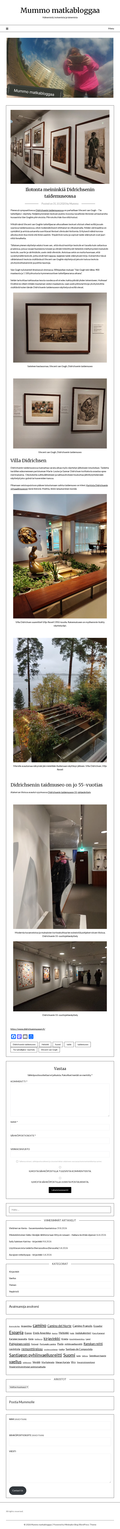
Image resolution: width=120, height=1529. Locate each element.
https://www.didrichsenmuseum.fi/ (28, 1029)
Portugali (34, 1344)
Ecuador (98, 1326)
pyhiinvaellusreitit (73, 1344)
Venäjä (36, 1362)
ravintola (14, 1349)
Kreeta (64, 1338)
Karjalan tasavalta (18, 1339)
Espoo (28, 1333)
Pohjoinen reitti (19, 1343)
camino (39, 1325)
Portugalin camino (48, 1344)
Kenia (31, 1339)
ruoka (62, 1349)
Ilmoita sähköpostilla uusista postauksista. (60, 1181)
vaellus (15, 1361)
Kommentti (19, 1081)
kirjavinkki (52, 1338)
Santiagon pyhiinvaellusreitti (35, 1354)
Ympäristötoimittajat (86, 1362)
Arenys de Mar (14, 1326)
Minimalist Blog (71, 1524)
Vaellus (12, 1278)
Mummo (74, 203)
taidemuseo (83, 1044)
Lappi (88, 1339)
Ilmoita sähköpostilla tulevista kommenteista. (60, 1171)
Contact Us (17, 1490)
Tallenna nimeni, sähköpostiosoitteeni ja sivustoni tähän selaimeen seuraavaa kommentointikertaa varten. (60, 1161)
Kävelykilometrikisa (77, 1339)
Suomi (58, 1044)
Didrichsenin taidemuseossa (50, 210)
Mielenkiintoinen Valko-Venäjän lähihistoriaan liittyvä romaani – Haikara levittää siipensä (52, 1235)
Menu (111, 28)
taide (69, 1044)
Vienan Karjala (62, 1362)
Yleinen (12, 1285)
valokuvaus (27, 1362)
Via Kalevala (47, 1362)
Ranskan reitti (93, 1343)
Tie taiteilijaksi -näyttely (24, 1049)
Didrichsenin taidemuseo (24, 1044)
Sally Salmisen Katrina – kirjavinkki (25, 1241)
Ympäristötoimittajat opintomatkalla (27, 1366)
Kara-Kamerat (98, 1333)
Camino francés (82, 1326)
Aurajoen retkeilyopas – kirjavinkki (25, 1254)
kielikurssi (38, 1339)
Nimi (14, 1121)
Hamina (55, 1333)
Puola (60, 1344)
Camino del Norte (59, 1326)
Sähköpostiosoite (23, 1135)
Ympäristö (14, 1291)
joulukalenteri (83, 1333)
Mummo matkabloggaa (60, 10)
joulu (72, 1333)
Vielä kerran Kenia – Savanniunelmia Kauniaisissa (32, 1228)
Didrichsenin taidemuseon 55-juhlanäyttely (69, 792)
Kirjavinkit (14, 1271)
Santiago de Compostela (79, 1349)
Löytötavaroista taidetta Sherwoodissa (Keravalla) (34, 1248)
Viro (73, 1362)
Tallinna (85, 1356)
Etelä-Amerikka (42, 1333)
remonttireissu (32, 1349)
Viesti (12, 1451)
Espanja (16, 1332)
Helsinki (45, 1044)
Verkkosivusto (20, 1149)
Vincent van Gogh (49, 1049)
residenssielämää (51, 1349)
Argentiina (26, 1326)
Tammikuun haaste (97, 1356)
